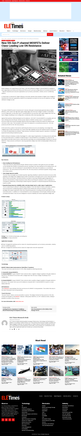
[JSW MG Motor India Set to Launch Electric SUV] (61, 126)
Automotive (67, 124)
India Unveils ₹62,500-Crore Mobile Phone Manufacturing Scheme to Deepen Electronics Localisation (24, 359)
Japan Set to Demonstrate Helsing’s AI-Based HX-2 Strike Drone (71, 112)
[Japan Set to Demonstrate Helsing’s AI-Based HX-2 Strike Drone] (61, 112)
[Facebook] (9, 329)
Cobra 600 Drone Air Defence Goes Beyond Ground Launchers (54, 379)
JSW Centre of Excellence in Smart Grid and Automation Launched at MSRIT (56, 358)
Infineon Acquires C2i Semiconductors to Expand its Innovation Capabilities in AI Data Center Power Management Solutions (72, 83)
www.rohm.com (20, 301)
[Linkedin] (12, 329)
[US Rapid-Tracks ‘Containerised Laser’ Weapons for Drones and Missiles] (61, 98)
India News (9, 38)
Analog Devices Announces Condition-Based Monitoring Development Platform (14, 309)
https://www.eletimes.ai (14, 319)
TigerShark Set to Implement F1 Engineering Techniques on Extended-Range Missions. (24, 380)
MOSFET (17, 296)
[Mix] (14, 329)
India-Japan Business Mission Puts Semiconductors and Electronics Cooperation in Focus (72, 91)
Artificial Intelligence (68, 79)
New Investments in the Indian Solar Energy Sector (41, 309)
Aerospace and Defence (69, 95)
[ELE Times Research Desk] (5, 323)
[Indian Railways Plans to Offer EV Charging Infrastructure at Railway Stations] (61, 119)
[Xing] (18, 329)
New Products (8, 40)
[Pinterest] (9, 419)
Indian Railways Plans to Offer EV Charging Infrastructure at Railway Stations (72, 119)
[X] (16, 329)
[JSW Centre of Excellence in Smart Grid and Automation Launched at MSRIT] (56, 350)
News (6, 38)
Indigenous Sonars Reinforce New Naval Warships (7, 379)
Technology (13, 40)
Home (3, 38)
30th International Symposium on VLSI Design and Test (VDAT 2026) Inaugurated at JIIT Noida (72, 133)
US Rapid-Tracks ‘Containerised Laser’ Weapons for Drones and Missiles (72, 98)
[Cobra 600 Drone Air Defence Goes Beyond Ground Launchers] (56, 371)
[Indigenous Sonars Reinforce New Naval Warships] (61, 105)
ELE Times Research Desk (7, 48)
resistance (6, 288)
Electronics (67, 88)
